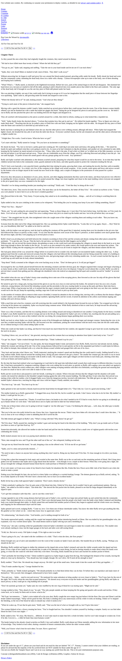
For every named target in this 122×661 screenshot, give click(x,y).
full (25, 33)
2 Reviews (5, 39)
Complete (4, 13)
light (45, 33)
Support (4, 28)
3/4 (28, 33)
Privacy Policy (6, 658)
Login (3, 30)
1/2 (30, 33)
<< (2, 48)
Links (3, 26)
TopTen (4, 22)
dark (48, 33)
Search (3, 20)
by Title (4, 18)
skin (42, 33)
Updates (4, 11)
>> (34, 48)
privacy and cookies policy (91, 3)
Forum (3, 24)
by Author (5, 16)
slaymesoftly (24, 37)
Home (3, 9)
